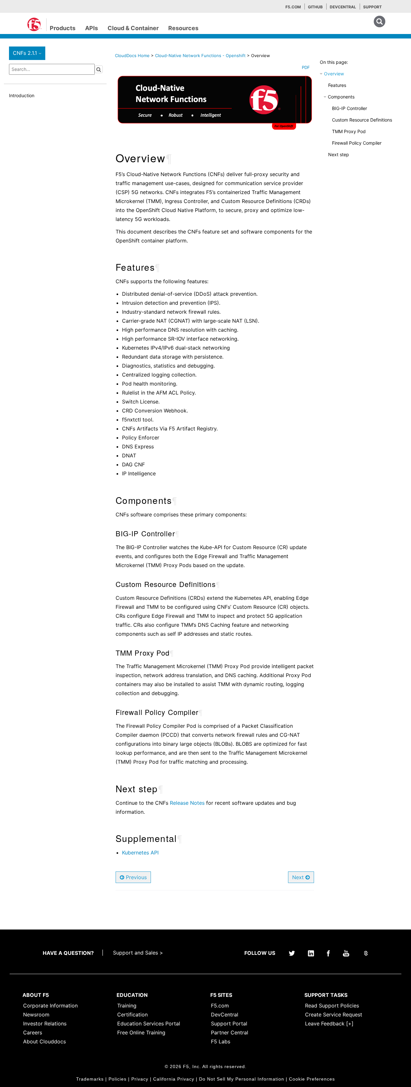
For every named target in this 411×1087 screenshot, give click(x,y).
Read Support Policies (332, 1005)
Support (372, 6)
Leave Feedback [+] (329, 1023)
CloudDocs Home (132, 55)
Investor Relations (44, 1023)
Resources (183, 28)
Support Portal (229, 1023)
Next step (338, 154)
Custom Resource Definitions (362, 120)
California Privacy (173, 1079)
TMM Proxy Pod (349, 131)
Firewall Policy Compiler (356, 143)
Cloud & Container (133, 28)
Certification (132, 1014)
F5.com (293, 6)
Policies (118, 1079)
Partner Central (229, 1032)
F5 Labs (220, 1041)
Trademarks (90, 1079)
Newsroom (36, 1014)
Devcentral (343, 6)
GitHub (315, 6)
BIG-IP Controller (349, 108)
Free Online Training (141, 1032)
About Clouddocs (44, 1041)
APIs (91, 28)
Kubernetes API (140, 852)
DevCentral (224, 1014)
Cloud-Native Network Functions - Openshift (201, 55)
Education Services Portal (148, 1023)
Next (298, 877)
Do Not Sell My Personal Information (241, 1079)
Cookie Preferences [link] (312, 1079)
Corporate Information (50, 1005)
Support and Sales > (138, 952)
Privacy (139, 1079)
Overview (334, 73)
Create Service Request (333, 1014)
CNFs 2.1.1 (28, 53)
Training (126, 1005)
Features (337, 85)
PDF (306, 67)
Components (341, 96)
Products (62, 28)
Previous (135, 877)
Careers (32, 1032)
